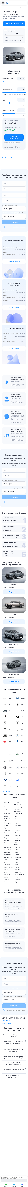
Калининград (8, 857)
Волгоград (18, 825)
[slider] (3, 82)
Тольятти (7, 830)
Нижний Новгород (17, 810)
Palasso (21, 157)
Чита (16, 877)
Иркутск (6, 838)
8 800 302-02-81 (21, 3)
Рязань (17, 849)
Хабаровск (7, 835)
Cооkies (15, 1178)
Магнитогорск (8, 867)
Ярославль (7, 840)
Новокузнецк (8, 849)
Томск (6, 843)
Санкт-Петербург (17, 803)
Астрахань (18, 857)
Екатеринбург (19, 807)
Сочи (5, 862)
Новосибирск (8, 807)
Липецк (17, 854)
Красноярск (18, 813)
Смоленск (7, 882)
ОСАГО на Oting (6, 1023)
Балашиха (7, 852)
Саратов (6, 828)
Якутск (6, 872)
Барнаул (17, 830)
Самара (6, 816)
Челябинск (7, 813)
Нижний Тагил (19, 874)
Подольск (18, 882)
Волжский (18, 879)
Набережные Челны (18, 844)
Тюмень (17, 828)
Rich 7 (4, 157)
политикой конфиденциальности (19, 226)
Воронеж (17, 823)
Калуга (6, 877)
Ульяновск (18, 835)
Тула (5, 859)
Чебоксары (7, 854)
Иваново (17, 869)
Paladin (4, 161)
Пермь (6, 825)
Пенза (16, 852)
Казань (6, 809)
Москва (6, 802)
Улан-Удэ (7, 864)
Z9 (11, 157)
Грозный (6, 879)
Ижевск (6, 833)
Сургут (17, 867)
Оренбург (18, 847)
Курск (16, 862)
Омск (16, 818)
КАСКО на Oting (6, 1020)
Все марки (6, 791)
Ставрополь (7, 847)
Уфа (16, 816)
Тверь (16, 864)
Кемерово (18, 840)
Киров (17, 859)
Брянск (6, 869)
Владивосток (19, 838)
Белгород (7, 874)
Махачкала (18, 833)
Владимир (18, 872)
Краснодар (7, 823)
